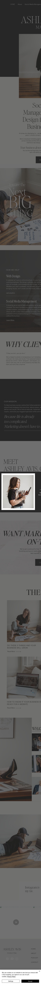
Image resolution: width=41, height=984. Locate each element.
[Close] (38, 972)
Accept (30, 981)
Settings (10, 981)
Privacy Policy (11, 976)
